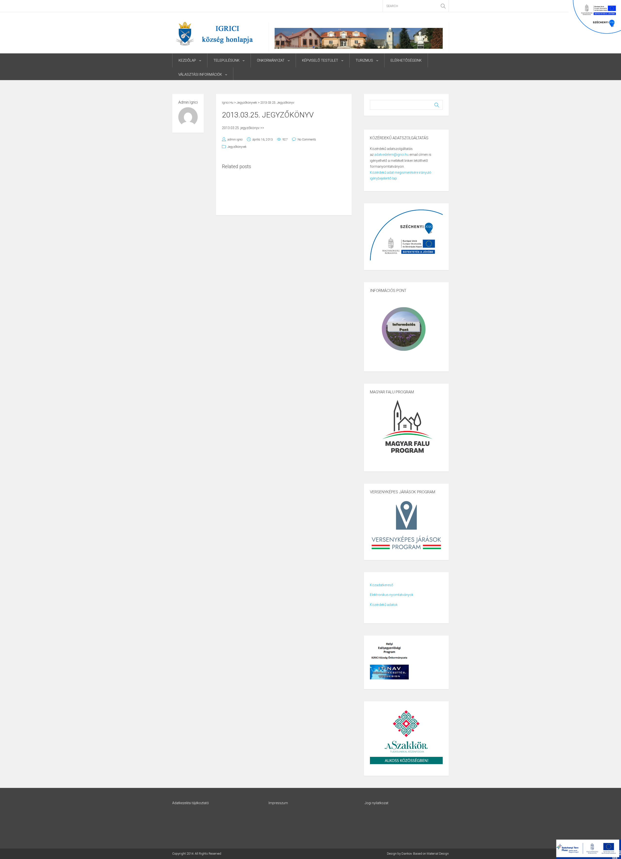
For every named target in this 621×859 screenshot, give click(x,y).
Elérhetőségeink (406, 60)
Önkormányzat (271, 60)
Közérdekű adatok (384, 605)
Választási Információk (200, 74)
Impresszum (278, 803)
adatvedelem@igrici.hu (391, 155)
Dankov (406, 853)
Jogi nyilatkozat (376, 803)
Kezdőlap (187, 60)
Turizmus (364, 60)
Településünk (226, 60)
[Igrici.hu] (214, 33)
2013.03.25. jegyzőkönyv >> (243, 128)
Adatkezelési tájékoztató (190, 803)
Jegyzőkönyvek (237, 147)
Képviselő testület (320, 60)
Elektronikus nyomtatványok (391, 595)
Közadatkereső (381, 585)
